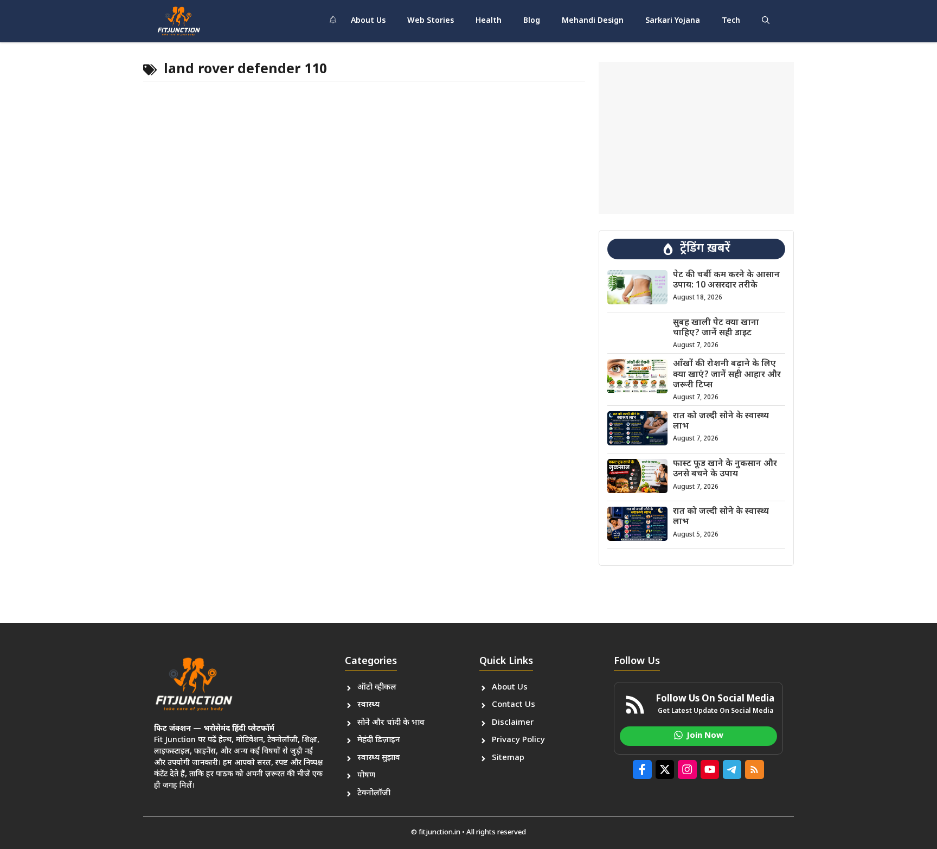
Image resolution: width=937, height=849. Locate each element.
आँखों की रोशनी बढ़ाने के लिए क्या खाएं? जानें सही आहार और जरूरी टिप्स (727, 375)
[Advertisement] (696, 138)
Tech (731, 21)
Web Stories (430, 21)
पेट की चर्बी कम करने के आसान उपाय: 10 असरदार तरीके (726, 280)
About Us (368, 21)
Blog (531, 21)
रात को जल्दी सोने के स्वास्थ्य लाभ (721, 421)
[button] (765, 21)
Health (489, 21)
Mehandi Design (593, 21)
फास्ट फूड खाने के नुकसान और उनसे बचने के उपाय (725, 469)
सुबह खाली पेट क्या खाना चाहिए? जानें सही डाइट (716, 328)
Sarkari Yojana (672, 21)
